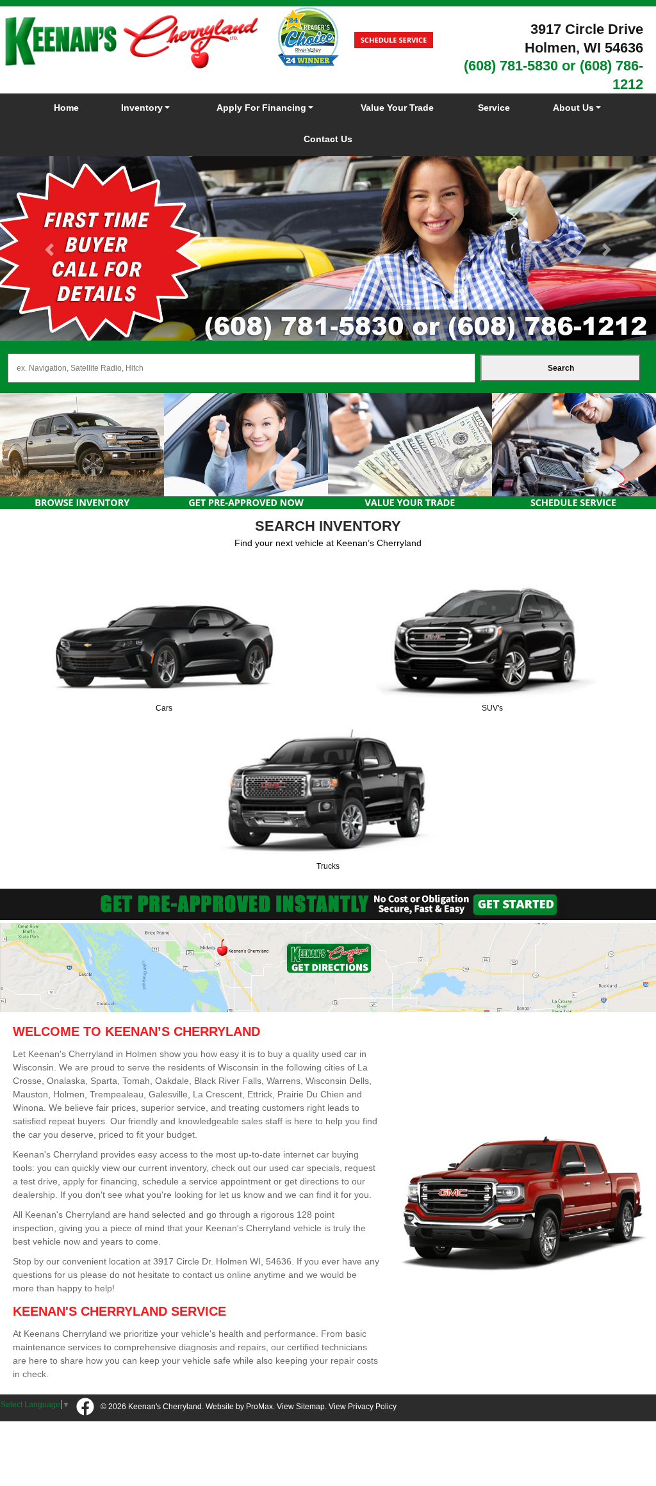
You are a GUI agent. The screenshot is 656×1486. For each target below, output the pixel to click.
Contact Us (328, 139)
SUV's (492, 708)
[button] (49, 250)
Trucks (328, 866)
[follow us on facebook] (85, 1407)
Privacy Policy (372, 1406)
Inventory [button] (142, 107)
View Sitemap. (302, 1406)
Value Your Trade (397, 107)
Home (66, 107)
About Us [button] (573, 107)
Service (494, 107)
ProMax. (260, 1406)
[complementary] (617, 1447)
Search (561, 368)
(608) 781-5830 (511, 66)
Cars (164, 708)
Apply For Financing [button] (261, 107)
